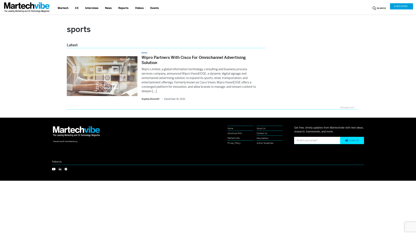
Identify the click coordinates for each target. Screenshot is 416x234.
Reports (123, 8)
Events (154, 8)
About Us (261, 128)
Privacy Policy (234, 143)
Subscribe (401, 6)
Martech (63, 8)
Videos (139, 8)
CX (77, 8)
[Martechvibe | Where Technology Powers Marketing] (27, 7)
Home (230, 128)
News (108, 8)
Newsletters (262, 138)
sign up (354, 140)
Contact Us (262, 133)
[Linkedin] (62, 169)
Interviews (91, 8)
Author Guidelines (265, 143)
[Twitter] (55, 169)
